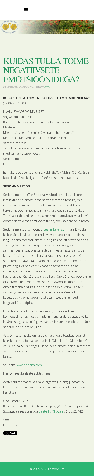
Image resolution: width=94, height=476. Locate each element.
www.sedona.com (29, 365)
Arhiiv (47, 86)
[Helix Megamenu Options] (26, 9)
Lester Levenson (55, 229)
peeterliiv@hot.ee (51, 411)
